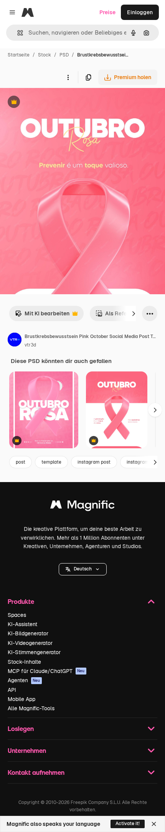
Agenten (24, 680)
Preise (107, 12)
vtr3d (30, 345)
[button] (83, 569)
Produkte (21, 601)
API (12, 689)
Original (49, 102)
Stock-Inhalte (24, 661)
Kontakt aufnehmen (36, 772)
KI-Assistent (22, 624)
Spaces (17, 615)
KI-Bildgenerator (28, 633)
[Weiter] (133, 313)
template (51, 462)
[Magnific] (82, 506)
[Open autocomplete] (17, 33)
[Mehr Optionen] (68, 77)
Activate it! (128, 823)
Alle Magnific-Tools (31, 708)
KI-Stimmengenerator (34, 652)
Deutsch (83, 569)
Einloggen (140, 12)
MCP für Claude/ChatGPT (46, 671)
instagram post (94, 462)
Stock (44, 55)
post (20, 462)
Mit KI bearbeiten (42, 315)
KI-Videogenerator (30, 643)
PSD (64, 55)
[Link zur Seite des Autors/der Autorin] (14, 341)
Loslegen (21, 728)
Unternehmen (27, 750)
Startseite (19, 55)
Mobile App (21, 699)
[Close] (153, 824)
